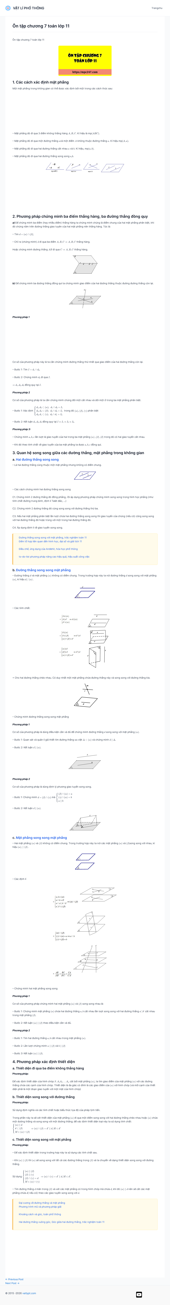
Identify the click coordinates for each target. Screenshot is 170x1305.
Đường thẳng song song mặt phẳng (43, 570)
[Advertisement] (85, 113)
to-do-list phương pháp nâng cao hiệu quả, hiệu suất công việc (54, 556)
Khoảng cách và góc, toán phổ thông (40, 1214)
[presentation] (72, 133)
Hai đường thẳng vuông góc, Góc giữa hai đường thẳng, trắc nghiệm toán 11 (61, 1222)
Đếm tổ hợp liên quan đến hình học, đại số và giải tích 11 (50, 541)
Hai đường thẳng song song (37, 459)
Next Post (12, 1283)
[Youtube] (139, 1294)
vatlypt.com (29, 1293)
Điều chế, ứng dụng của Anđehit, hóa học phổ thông (48, 549)
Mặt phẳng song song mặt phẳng (41, 838)
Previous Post (14, 1279)
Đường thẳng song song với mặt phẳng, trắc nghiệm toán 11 (53, 537)
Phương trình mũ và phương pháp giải (40, 1206)
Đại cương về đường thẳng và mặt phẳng (42, 1202)
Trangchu (157, 8)
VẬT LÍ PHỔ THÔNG (28, 8)
